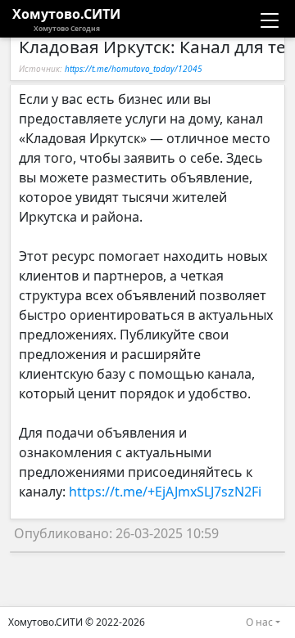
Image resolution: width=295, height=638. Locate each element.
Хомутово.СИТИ (66, 19)
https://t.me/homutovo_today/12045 (133, 68)
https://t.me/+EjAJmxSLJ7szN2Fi (165, 492)
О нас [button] (259, 622)
